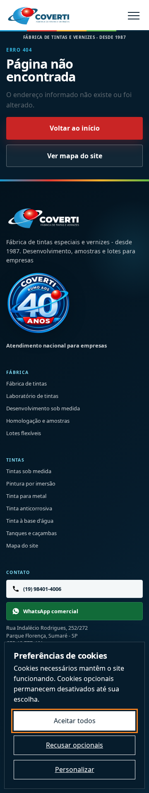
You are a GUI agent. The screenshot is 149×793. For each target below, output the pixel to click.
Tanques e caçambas (31, 533)
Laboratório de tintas (32, 396)
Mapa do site (22, 545)
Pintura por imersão (30, 483)
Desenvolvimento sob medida (43, 408)
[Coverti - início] (38, 15)
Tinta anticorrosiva (29, 508)
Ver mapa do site (74, 155)
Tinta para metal (26, 496)
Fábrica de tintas (26, 383)
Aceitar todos (75, 720)
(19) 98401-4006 (42, 589)
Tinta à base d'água (29, 520)
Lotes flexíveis (23, 433)
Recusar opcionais (74, 745)
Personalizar (74, 769)
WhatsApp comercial (50, 611)
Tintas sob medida (28, 471)
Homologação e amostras (38, 420)
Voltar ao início (75, 128)
